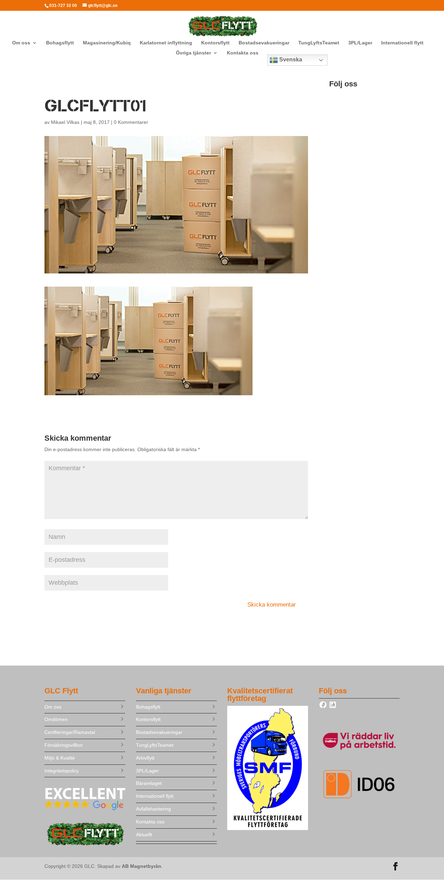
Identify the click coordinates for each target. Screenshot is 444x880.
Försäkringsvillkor (63, 745)
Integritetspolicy (61, 770)
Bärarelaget (149, 783)
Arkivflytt (145, 758)
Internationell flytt (402, 42)
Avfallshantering (153, 809)
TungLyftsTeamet (318, 42)
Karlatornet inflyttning (166, 42)
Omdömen (56, 719)
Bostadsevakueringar (264, 42)
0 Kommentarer (131, 122)
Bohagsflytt (60, 42)
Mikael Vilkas (65, 122)
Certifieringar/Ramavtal (69, 732)
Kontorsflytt (215, 42)
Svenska (290, 59)
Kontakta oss (242, 53)
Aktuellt (144, 834)
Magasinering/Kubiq (107, 42)
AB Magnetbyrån (141, 866)
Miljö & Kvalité (59, 758)
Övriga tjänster (193, 53)
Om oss (21, 42)
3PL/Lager (360, 42)
